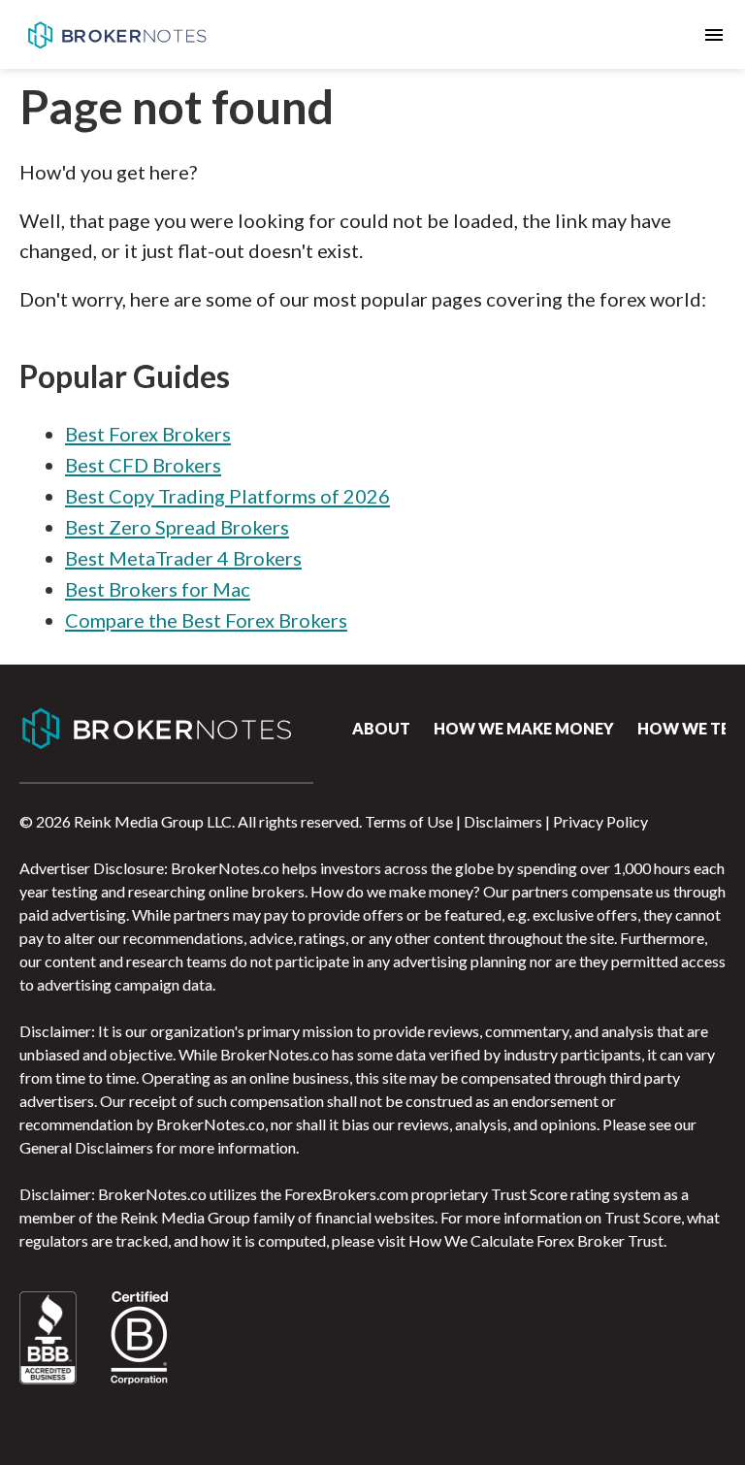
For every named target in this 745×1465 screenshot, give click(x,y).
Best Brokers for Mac (157, 589)
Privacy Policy (600, 821)
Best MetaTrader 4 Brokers (183, 558)
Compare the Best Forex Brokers (206, 620)
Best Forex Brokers (148, 433)
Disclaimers (503, 821)
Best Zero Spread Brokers (177, 526)
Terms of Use (409, 821)
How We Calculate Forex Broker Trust (536, 1240)
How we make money (524, 728)
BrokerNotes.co (116, 34)
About (381, 728)
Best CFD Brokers (143, 464)
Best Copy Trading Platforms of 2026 (227, 495)
